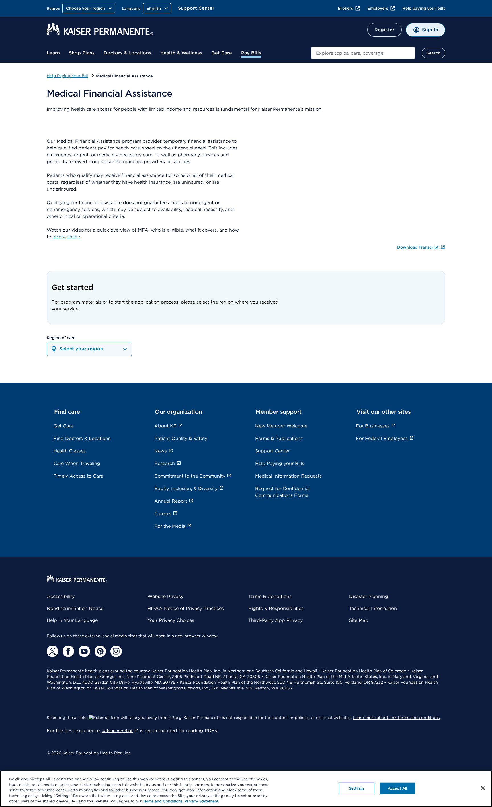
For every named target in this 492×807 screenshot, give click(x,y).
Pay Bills (251, 53)
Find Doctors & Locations (82, 438)
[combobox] (363, 53)
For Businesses (373, 426)
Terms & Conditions (270, 596)
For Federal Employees (382, 438)
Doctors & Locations (127, 53)
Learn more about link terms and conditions (396, 717)
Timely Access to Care (78, 476)
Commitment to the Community (189, 476)
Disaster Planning (368, 596)
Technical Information (373, 608)
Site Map (358, 620)
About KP (165, 426)
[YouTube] (84, 651)
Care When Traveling (77, 463)
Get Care (221, 53)
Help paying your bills (423, 8)
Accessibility (61, 596)
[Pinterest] (100, 651)
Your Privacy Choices (170, 620)
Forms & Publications (279, 438)
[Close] (483, 788)
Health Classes (70, 451)
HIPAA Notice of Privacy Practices (185, 608)
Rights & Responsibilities (276, 608)
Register (384, 29)
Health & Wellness (181, 53)
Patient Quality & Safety (180, 438)
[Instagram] (116, 651)
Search (433, 53)
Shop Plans (82, 53)
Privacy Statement (201, 801)
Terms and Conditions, (163, 801)
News (160, 451)
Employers (377, 8)
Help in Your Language (72, 620)
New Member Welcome (281, 426)
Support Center (196, 8)
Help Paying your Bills (279, 463)
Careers (162, 513)
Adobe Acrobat (117, 730)
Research (164, 463)
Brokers (345, 8)
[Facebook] (68, 651)
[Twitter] (52, 651)
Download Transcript (418, 247)
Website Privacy (165, 596)
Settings (356, 788)
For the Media (169, 526)
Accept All (397, 788)
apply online (66, 236)
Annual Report (170, 501)
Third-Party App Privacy (275, 620)
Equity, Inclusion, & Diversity (186, 488)
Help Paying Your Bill (67, 75)
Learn (53, 53)
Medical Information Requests (288, 476)
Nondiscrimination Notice (75, 608)
